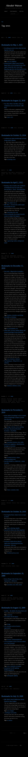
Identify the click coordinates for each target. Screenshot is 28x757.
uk (10, 61)
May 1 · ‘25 (4, 37)
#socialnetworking (5, 402)
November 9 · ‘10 (5, 396)
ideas (17, 489)
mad (17, 212)
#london (3, 173)
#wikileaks (3, 258)
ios (8, 328)
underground (20, 240)
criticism (13, 427)
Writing (22, 11)
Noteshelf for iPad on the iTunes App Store (14, 530)
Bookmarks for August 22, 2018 (13, 100)
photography (10, 675)
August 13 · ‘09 (5, 595)
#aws (2, 255)
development (12, 328)
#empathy (3, 502)
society (19, 385)
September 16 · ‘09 (5, 563)
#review (23, 401)
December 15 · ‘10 (5, 253)
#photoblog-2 (17, 688)
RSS (20, 745)
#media (9, 401)
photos (10, 720)
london (15, 240)
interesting (9, 212)
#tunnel (14, 173)
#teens (18, 402)
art (7, 720)
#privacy (18, 401)
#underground (21, 173)
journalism (9, 442)
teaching (21, 427)
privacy (14, 457)
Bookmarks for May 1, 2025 (11, 45)
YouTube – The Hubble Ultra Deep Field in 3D (15, 611)
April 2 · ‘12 (4, 170)
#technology (20, 127)
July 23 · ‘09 (4, 686)
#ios (8, 257)
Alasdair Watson (14, 5)
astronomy (9, 614)
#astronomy (3, 597)
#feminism (3, 257)
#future (14, 502)
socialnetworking (8, 459)
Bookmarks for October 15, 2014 (13, 135)
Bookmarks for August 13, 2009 (13, 608)
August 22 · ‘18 (5, 93)
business (9, 315)
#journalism (4, 401)
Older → (25, 733)
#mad (7, 173)
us (16, 202)
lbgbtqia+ (14, 61)
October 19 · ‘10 (5, 500)
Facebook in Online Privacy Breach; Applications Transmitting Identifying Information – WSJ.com (13, 543)
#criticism (9, 398)
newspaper (18, 666)
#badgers (7, 688)
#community (15, 597)
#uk (22, 37)
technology (10, 159)
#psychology (17, 257)
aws (17, 328)
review (17, 427)
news (8, 61)
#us (2, 175)
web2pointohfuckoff (17, 639)
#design (20, 398)
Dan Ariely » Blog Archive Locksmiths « (14, 271)
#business (7, 255)
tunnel (5, 242)
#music (15, 93)
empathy (17, 528)
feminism (12, 359)
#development (13, 255)
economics (14, 315)
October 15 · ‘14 (5, 127)
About (6, 11)
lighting (16, 675)
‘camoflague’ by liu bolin (10, 712)
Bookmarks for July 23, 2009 (12, 696)
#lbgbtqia (14, 37)
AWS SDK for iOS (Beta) (10, 317)
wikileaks (17, 359)
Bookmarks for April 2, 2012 (12, 182)
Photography (13, 11)
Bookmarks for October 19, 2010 (13, 511)
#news (18, 37)
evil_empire (10, 202)
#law (24, 172)
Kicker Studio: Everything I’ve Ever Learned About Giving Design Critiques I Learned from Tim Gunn (15, 417)
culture (18, 457)
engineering (10, 240)
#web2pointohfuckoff (6, 600)
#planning (23, 502)
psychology (20, 315)
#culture (15, 398)
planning (13, 528)
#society (23, 257)
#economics (19, 255)
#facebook (9, 502)
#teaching (13, 402)
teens (14, 459)
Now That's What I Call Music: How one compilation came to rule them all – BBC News (14, 105)
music (8, 117)
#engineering (4, 172)
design (8, 427)
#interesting (19, 172)
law (14, 202)
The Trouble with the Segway (11, 616)
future (8, 489)
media (22, 442)
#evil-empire (12, 172)
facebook (9, 457)
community (13, 666)
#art (2, 688)
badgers (12, 710)
